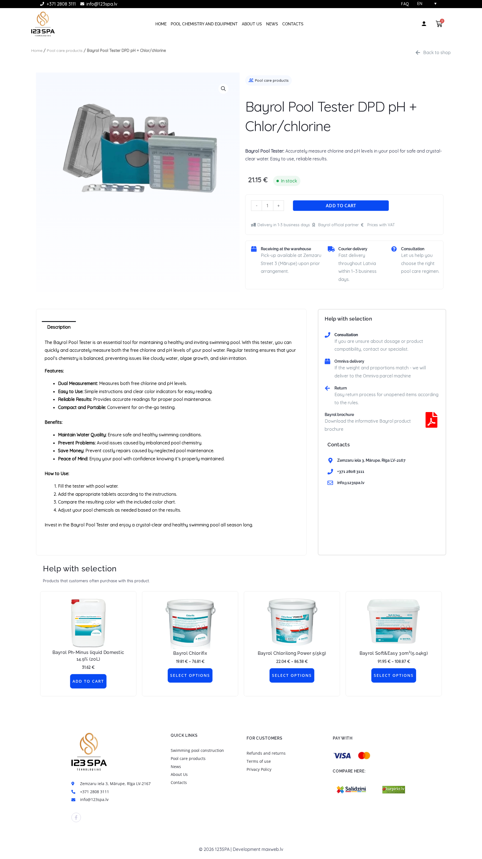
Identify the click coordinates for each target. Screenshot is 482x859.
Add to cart (341, 206)
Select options (190, 675)
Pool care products (65, 50)
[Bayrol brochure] (431, 420)
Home (161, 24)
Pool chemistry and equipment (204, 24)
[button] (223, 89)
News (272, 24)
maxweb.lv (272, 849)
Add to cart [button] (88, 681)
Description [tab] (59, 327)
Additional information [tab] (109, 327)
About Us (252, 24)
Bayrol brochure (339, 414)
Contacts (292, 24)
